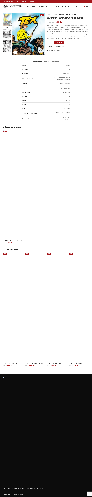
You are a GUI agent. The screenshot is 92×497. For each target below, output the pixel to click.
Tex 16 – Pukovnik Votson (10, 363)
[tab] (37, 60)
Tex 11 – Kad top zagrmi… (54, 363)
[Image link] (24, 431)
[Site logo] (13, 6)
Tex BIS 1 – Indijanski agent (10, 241)
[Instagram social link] (84, 2)
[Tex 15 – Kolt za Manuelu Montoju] (35, 307)
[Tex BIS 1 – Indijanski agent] (13, 184)
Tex (54, 50)
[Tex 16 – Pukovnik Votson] (13, 307)
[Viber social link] (88, 2)
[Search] (78, 6)
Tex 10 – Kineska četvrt (75, 363)
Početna (49, 14)
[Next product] (88, 14)
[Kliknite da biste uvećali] (15, 52)
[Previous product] (85, 14)
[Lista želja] (81, 6)
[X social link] (82, 2)
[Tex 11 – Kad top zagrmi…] (57, 307)
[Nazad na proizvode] (87, 14)
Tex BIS (55, 14)
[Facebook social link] (81, 2)
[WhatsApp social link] (86, 2)
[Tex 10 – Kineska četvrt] (79, 307)
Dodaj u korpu (59, 42)
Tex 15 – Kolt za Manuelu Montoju (34, 363)
